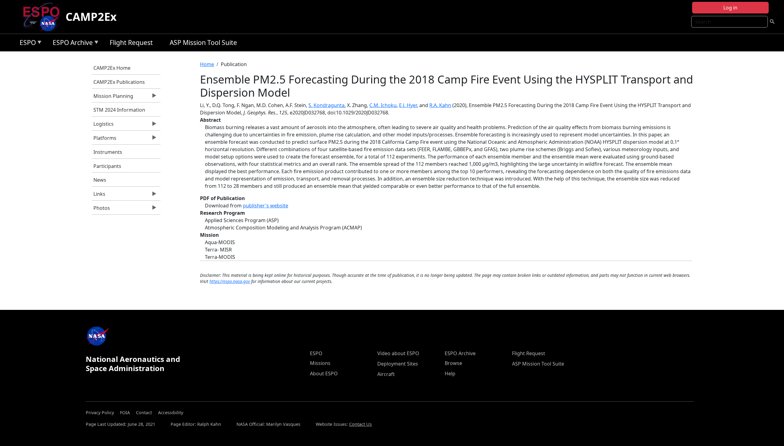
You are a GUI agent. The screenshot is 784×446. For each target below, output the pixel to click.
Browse (453, 363)
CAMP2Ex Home (111, 68)
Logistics (103, 125)
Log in (730, 7)
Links (98, 195)
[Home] (44, 17)
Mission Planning (112, 97)
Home (207, 64)
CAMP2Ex (91, 16)
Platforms (104, 139)
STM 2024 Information (119, 109)
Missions (320, 363)
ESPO (26, 43)
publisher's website (265, 205)
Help (450, 373)
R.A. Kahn (440, 105)
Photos (101, 209)
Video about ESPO (398, 353)
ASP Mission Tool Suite (203, 42)
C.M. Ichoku (383, 105)
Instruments (107, 152)
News (99, 180)
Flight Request (131, 42)
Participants (107, 166)
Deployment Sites (397, 363)
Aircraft (386, 374)
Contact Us (360, 424)
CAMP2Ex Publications (119, 82)
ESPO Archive (71, 43)
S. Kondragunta (326, 105)
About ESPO (324, 373)
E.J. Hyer (408, 105)
